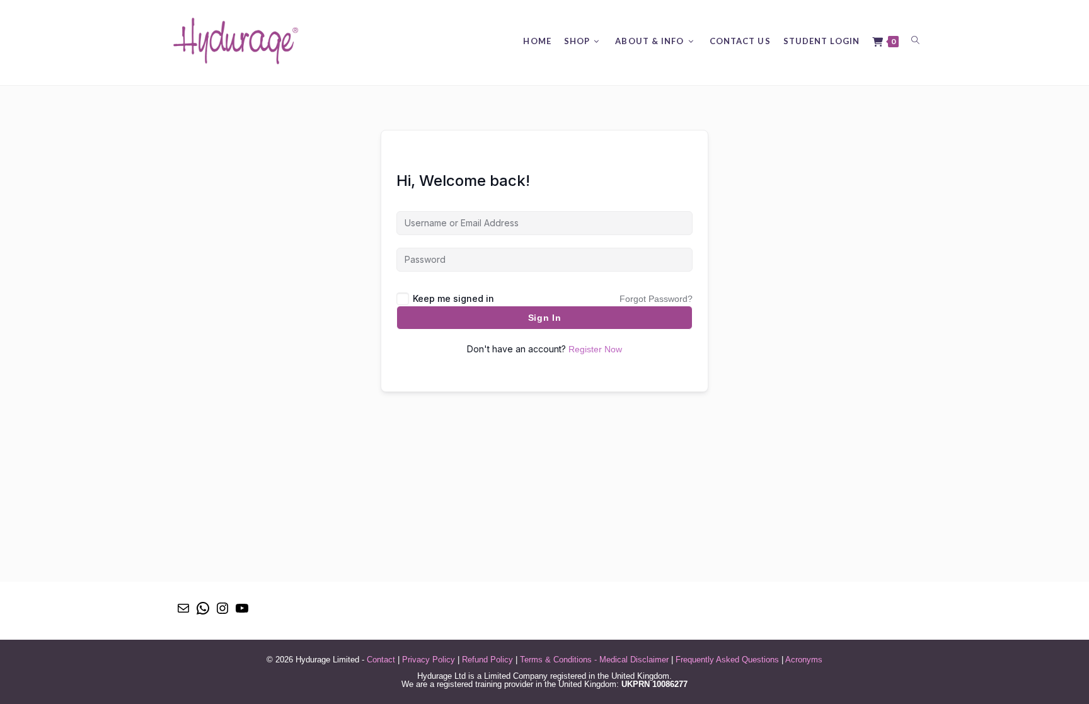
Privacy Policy (428, 659)
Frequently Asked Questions (727, 659)
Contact (381, 659)
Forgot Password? (656, 299)
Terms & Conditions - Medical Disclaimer (594, 659)
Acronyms (803, 659)
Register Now (595, 349)
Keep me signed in (453, 298)
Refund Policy (487, 659)
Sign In (545, 318)
